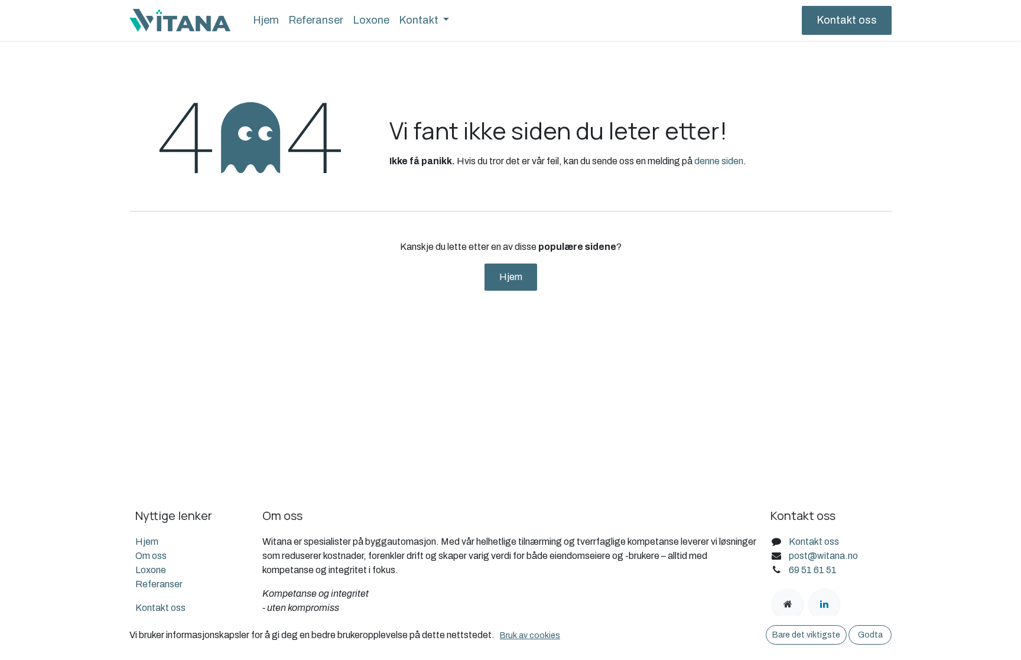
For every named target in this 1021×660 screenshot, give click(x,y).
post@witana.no (823, 556)
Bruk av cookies (530, 635)
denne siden (718, 161)
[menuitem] (266, 20)
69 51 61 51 (813, 570)
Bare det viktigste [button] (806, 634)
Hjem (510, 277)
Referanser (159, 584)
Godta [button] (870, 634)
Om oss (151, 556)
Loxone (150, 570)
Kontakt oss (847, 20)
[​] (787, 604)
